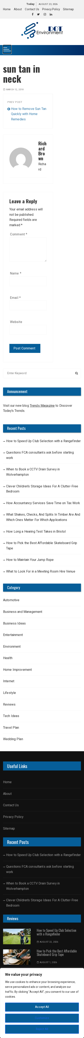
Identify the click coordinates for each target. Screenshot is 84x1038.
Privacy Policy (51, 9)
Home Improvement (17, 669)
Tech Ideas (11, 716)
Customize (42, 1018)
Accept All (42, 1007)
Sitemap (68, 9)
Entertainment (13, 635)
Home (7, 9)
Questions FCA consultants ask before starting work (40, 455)
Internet (8, 681)
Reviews (9, 704)
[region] (42, 1003)
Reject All (42, 1029)
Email (15, 297)
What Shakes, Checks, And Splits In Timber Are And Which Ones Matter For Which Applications (43, 517)
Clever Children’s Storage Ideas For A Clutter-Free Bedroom (42, 489)
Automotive (11, 600)
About (18, 9)
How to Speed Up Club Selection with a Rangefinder (43, 441)
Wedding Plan (13, 739)
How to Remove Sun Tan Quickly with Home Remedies (28, 114)
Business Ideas (14, 623)
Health (7, 658)
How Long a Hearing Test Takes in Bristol (36, 531)
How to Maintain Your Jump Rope (30, 559)
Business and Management (22, 611)
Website (16, 322)
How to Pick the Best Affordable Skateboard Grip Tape (41, 546)
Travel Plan (11, 727)
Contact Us (32, 9)
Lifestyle (10, 692)
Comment (18, 234)
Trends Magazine (42, 405)
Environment (12, 646)
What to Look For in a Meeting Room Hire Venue (40, 571)
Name (15, 273)
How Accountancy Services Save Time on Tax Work (43, 503)
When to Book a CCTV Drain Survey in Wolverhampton (33, 472)
